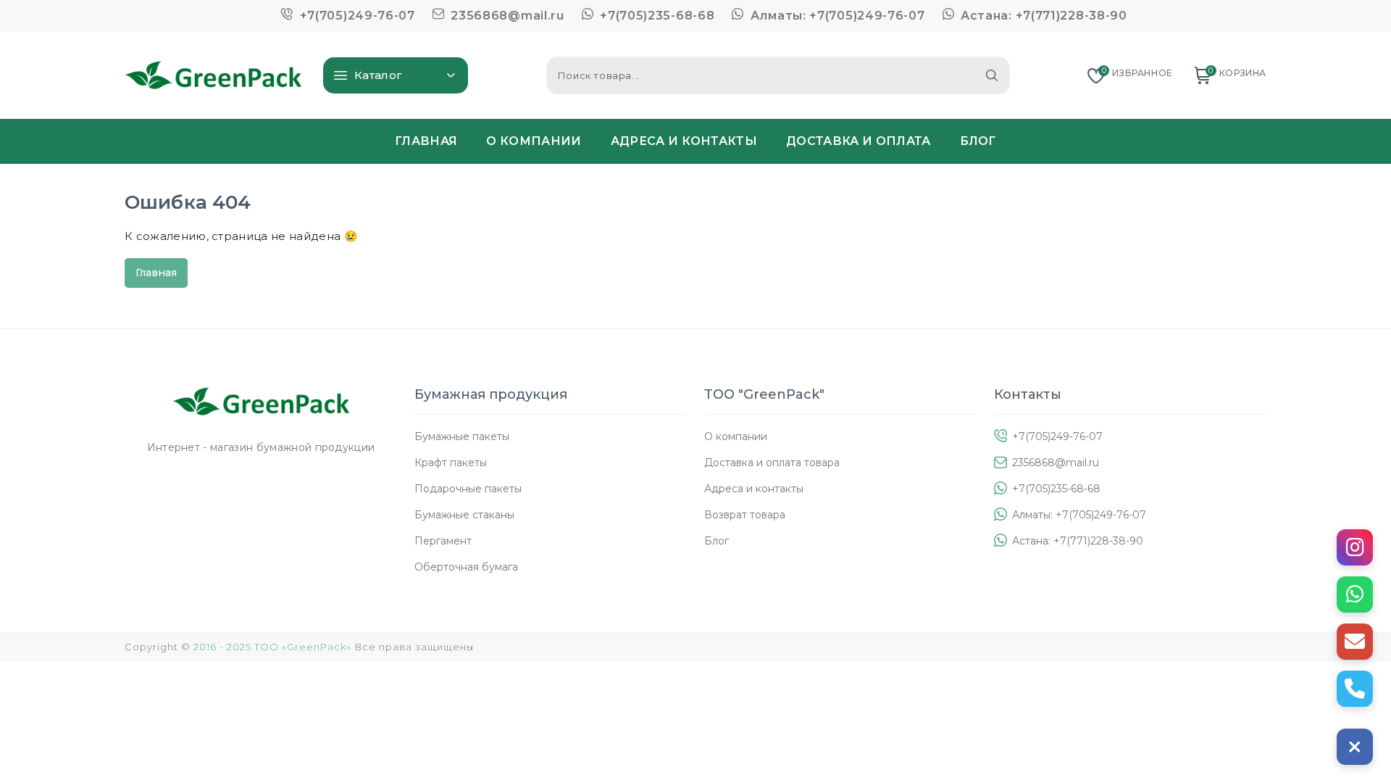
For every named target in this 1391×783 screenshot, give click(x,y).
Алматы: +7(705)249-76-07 (835, 15)
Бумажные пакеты (461, 436)
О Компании (533, 141)
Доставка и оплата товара (772, 462)
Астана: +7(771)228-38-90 (1042, 15)
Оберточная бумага (466, 566)
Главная (426, 141)
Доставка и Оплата (858, 141)
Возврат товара (744, 514)
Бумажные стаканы (464, 514)
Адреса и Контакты (684, 141)
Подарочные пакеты (468, 488)
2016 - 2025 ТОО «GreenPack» (272, 646)
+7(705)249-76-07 (355, 15)
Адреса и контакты (753, 488)
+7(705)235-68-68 (655, 15)
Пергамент (443, 540)
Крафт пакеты (450, 462)
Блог (978, 141)
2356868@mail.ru (506, 15)
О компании (735, 436)
